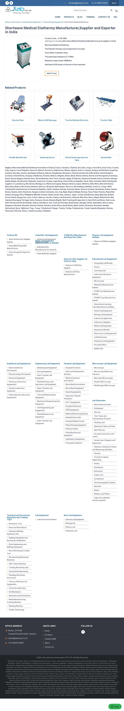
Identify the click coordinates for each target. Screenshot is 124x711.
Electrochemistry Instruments (15, 369)
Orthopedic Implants (74, 443)
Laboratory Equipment (59, 663)
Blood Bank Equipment (75, 388)
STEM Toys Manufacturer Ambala (103, 292)
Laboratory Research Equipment (101, 275)
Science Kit (12, 235)
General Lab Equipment (75, 519)
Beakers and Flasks (102, 494)
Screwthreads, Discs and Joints (103, 435)
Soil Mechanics (15, 592)
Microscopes (10, 665)
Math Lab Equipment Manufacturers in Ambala (46, 242)
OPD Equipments (72, 410)
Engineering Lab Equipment (47, 363)
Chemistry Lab (71, 531)
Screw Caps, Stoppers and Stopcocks (103, 441)
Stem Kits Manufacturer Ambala (102, 286)
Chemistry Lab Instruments (42, 663)
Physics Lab (70, 527)
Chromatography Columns (104, 482)
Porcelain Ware (100, 345)
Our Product (16, 22)
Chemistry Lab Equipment (104, 341)
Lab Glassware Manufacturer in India (43, 661)
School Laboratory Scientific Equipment (94, 661)
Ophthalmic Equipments (75, 439)
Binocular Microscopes (103, 378)
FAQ (115, 17)
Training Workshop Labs (18, 567)
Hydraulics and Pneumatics (20, 596)
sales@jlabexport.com (18, 638)
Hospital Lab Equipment (32, 22)
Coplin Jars (98, 475)
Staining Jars (99, 422)
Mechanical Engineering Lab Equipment (47, 402)
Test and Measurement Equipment (45, 396)
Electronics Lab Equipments (105, 333)
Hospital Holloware (73, 406)
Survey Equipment (44, 371)
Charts (97, 267)
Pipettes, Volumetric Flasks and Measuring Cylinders (104, 448)
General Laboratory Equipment (15, 389)
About (114, 3)
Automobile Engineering (18, 571)
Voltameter (98, 408)
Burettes (97, 486)
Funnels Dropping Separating (100, 458)
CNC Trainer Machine (17, 564)
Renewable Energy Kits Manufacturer (17, 247)
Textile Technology (16, 610)
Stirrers (97, 412)
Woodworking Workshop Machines (18, 558)
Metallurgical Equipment (47, 368)
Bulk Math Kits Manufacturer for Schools (45, 248)
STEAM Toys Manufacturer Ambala (104, 299)
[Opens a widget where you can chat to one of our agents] (115, 707)
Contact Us (104, 17)
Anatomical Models (102, 330)
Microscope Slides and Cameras (102, 373)
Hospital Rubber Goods (75, 421)
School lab (88, 663)
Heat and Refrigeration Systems (74, 373)
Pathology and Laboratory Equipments (18, 396)
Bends (96, 490)
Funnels (97, 453)
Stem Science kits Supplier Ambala (18, 240)
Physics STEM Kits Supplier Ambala (104, 242)
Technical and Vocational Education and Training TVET (18, 517)
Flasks (96, 464)
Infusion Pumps (72, 429)
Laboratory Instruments (47, 519)
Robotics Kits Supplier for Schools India (76, 260)
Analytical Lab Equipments (19, 363)
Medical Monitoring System (77, 414)
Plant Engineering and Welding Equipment (16, 545)
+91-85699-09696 (15, 643)
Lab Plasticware (100, 337)
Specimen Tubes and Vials (104, 426)
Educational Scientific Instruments (68, 661)
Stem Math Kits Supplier (47, 254)
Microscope (99, 281)
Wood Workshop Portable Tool (18, 552)
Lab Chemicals (100, 271)
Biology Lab (70, 523)
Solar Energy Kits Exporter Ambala (18, 253)
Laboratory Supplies (102, 322)
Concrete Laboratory (17, 588)
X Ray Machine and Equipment (72, 434)
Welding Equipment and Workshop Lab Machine (17, 539)
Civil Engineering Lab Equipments (44, 409)
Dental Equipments (73, 392)
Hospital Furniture (73, 368)
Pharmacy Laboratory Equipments (16, 383)
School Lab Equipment (103, 311)
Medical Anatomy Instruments (72, 379)
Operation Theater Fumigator (72, 397)
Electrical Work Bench (17, 528)
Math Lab (95, 663)
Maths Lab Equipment (102, 326)
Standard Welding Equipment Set (15, 532)
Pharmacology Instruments (20, 374)
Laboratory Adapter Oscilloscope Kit (101, 499)
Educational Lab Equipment (104, 259)
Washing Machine (16, 606)
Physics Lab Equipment (24, 663)
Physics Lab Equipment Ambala (102, 236)
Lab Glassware (99, 400)
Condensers (99, 479)
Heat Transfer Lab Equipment (43, 376)
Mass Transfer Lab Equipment (43, 389)
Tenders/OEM (50, 639)
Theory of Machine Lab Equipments (17, 583)
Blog (80, 17)
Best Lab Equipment (73, 515)
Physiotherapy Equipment (53, 22)
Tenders (90, 17)
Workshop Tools (15, 524)
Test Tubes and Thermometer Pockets (101, 417)
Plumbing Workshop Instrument (16, 576)
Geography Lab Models (103, 263)
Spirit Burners (99, 430)
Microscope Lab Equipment (104, 363)
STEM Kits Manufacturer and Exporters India (75, 236)
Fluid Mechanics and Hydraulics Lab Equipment (45, 383)
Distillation (98, 467)
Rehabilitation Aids (73, 417)
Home (57, 17)
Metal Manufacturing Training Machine (16, 601)
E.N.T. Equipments (73, 402)
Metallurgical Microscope (104, 385)
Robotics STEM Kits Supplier (73, 266)
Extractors (98, 471)
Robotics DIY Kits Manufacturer (72, 273)
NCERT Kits (98, 349)
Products (69, 17)
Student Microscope (102, 382)
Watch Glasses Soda (102, 405)
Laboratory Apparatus (103, 318)
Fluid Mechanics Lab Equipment (44, 415)
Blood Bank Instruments (75, 384)
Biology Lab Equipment (103, 314)
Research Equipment (17, 378)
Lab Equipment (42, 515)
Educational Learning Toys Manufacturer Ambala (103, 305)
